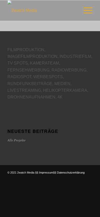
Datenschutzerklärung (71, 172)
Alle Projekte (16, 140)
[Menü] (85, 10)
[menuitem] (85, 10)
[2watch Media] (41, 10)
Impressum (46, 172)
